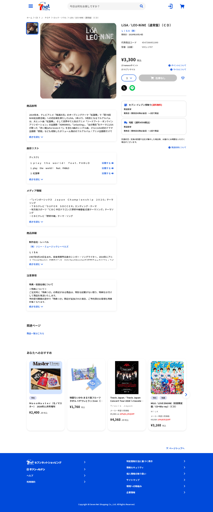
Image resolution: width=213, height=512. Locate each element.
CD (36, 17)
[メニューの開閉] (31, 6)
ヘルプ (30, 475)
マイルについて (179, 69)
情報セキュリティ (135, 467)
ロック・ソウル (60, 17)
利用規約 (31, 481)
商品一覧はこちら (35, 333)
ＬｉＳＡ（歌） (129, 30)
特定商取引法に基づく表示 (139, 461)
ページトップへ (176, 448)
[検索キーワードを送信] (141, 6)
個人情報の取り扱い (136, 473)
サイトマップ (133, 479)
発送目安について (178, 147)
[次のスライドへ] (186, 394)
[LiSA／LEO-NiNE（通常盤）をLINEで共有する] (132, 88)
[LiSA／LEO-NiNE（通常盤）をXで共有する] (124, 88)
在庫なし (160, 78)
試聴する (106, 162)
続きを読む (34, 136)
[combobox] (106, 6)
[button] (32, 28)
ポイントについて (178, 65)
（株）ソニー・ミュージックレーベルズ (48, 246)
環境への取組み (134, 486)
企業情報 (130, 492)
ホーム (29, 17)
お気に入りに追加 (182, 78)
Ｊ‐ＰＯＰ (45, 17)
